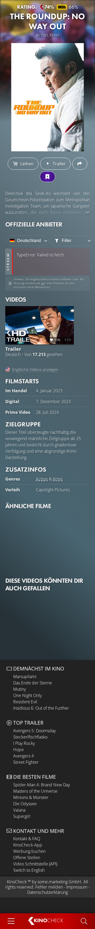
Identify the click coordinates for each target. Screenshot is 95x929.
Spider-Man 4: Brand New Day (41, 784)
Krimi (58, 479)
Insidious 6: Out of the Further (41, 708)
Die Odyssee (25, 803)
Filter (66, 240)
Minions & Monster (31, 797)
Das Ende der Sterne (32, 682)
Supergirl (21, 816)
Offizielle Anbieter (33, 224)
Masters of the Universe (35, 791)
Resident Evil (25, 701)
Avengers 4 (23, 755)
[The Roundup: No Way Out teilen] (79, 164)
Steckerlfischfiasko (30, 737)
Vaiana (19, 810)
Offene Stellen (26, 857)
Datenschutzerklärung (47, 892)
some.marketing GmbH (59, 882)
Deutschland (29, 240)
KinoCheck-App (27, 845)
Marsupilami (24, 676)
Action (42, 479)
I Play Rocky (24, 743)
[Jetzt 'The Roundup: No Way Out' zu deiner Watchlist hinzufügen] (47, 176)
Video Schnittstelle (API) (35, 863)
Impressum (76, 887)
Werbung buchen (29, 851)
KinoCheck (17, 882)
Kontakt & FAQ (26, 838)
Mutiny (19, 689)
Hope (18, 749)
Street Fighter (26, 762)
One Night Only (27, 695)
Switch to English (29, 870)
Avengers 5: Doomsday (34, 730)
